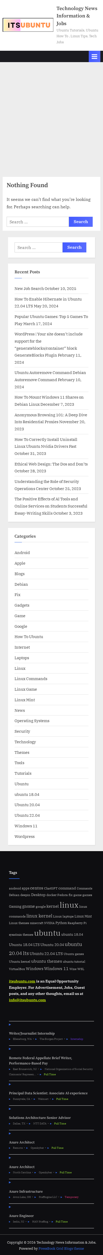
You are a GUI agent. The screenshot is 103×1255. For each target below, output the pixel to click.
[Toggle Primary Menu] (94, 56)
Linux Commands (31, 678)
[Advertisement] (51, 116)
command (67, 888)
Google (21, 626)
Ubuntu (22, 783)
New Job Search (29, 288)
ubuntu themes (46, 961)
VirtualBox (17, 969)
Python (61, 923)
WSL (80, 969)
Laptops (22, 657)
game (77, 895)
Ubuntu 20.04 (27, 804)
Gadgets (22, 605)
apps (25, 888)
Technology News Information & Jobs (77, 16)
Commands (84, 888)
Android (22, 552)
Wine (73, 969)
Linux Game (26, 689)
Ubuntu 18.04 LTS (24, 944)
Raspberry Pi (77, 923)
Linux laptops (63, 916)
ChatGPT (51, 888)
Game (20, 615)
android (15, 888)
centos (36, 888)
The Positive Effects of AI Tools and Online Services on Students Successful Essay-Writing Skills (51, 505)
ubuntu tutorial (74, 961)
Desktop (38, 894)
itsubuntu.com (22, 981)
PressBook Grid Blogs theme (61, 1248)
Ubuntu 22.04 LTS (46, 953)
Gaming (15, 906)
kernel (52, 906)
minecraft (36, 923)
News (20, 710)
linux (69, 905)
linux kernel (39, 916)
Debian (21, 584)
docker (51, 895)
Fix (17, 594)
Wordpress (25, 836)
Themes (22, 752)
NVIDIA (49, 923)
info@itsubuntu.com (27, 1000)
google (41, 906)
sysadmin (15, 934)
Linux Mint (25, 699)
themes (28, 934)
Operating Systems (32, 720)
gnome (28, 906)
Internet (22, 647)
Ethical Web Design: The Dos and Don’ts (51, 464)
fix (71, 895)
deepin (25, 895)
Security (22, 731)
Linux (20, 668)
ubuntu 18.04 (27, 794)
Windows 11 (26, 825)
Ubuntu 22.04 (27, 815)
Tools (19, 762)
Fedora (62, 895)
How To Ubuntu (29, 636)
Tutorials (23, 773)
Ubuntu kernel (19, 961)
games (87, 895)
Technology (25, 741)
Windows (34, 968)
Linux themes (19, 923)
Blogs (20, 573)
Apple (20, 563)
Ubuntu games (74, 954)
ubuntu (47, 933)
